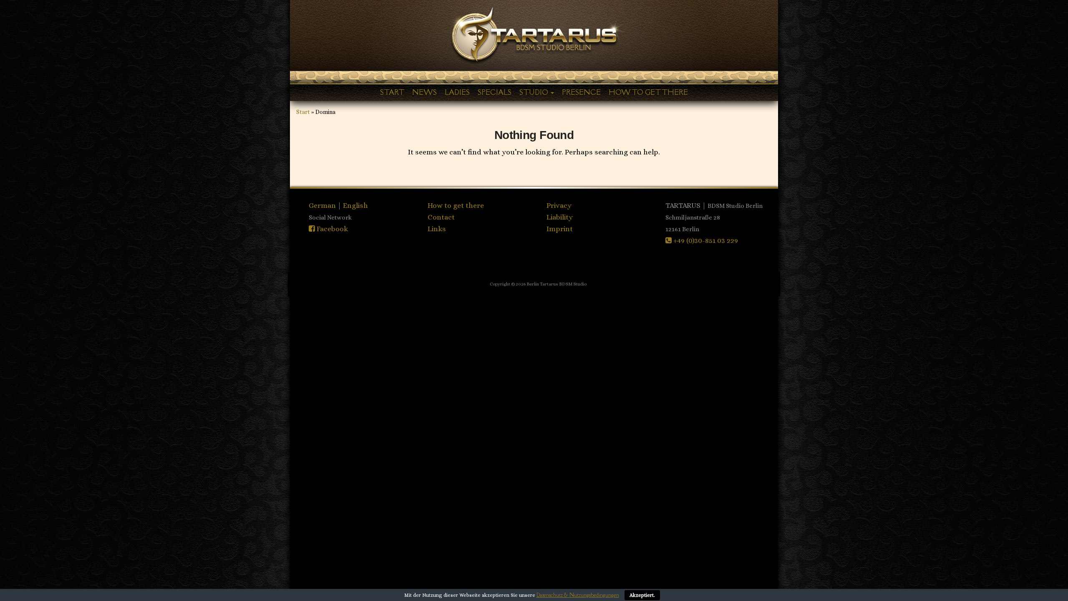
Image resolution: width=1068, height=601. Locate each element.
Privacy (559, 205)
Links (437, 229)
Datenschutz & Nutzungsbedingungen (578, 594)
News (424, 92)
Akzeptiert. (642, 595)
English (355, 205)
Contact (441, 217)
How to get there (648, 92)
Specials (494, 92)
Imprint (560, 229)
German (323, 205)
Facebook (331, 229)
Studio (534, 92)
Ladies (457, 92)
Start (392, 92)
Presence (581, 92)
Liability (560, 217)
